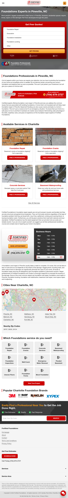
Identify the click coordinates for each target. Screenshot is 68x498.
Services (5, 469)
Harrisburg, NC (29, 317)
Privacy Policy (6, 443)
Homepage (5, 432)
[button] (34, 300)
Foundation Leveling (13, 42)
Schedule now (9, 456)
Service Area (6, 476)
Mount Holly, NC (50, 317)
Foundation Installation (14, 38)
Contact (4, 438)
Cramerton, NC (9, 320)
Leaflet (64, 310)
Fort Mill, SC (28, 320)
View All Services (34, 203)
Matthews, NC (29, 314)
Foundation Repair (13, 29)
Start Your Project (34, 383)
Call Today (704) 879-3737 (11, 461)
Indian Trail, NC (50, 314)
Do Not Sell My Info (25, 496)
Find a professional (17, 158)
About (4, 435)
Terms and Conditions (9, 441)
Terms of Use (35, 496)
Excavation (10, 33)
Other (8, 46)
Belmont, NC (8, 317)
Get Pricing (34, 51)
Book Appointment (18, 246)
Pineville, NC (8, 314)
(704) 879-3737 (55, 94)
